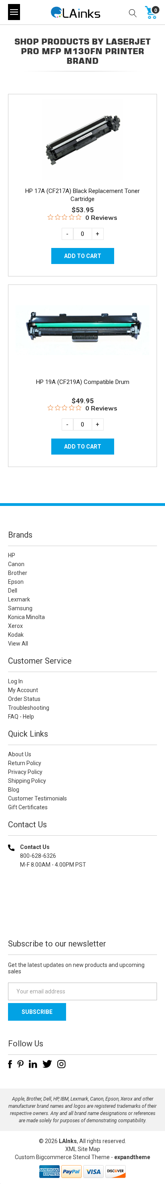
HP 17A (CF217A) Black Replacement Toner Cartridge (82, 195)
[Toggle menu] (14, 12)
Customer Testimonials (37, 798)
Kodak (16, 635)
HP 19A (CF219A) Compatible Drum (82, 382)
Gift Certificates (28, 807)
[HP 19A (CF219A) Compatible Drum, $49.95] (82, 330)
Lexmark (19, 599)
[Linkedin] (33, 1064)
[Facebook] (10, 1064)
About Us (19, 754)
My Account (23, 690)
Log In (15, 681)
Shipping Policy (27, 781)
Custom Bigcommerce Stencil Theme (62, 1157)
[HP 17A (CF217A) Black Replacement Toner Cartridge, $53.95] (82, 140)
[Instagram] (61, 1064)
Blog (13, 789)
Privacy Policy (25, 772)
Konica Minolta (26, 617)
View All (18, 643)
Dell (12, 590)
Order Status (24, 699)
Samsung (20, 608)
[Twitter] (47, 1064)
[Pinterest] (20, 1064)
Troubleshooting (28, 708)
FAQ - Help (21, 716)
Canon (16, 564)
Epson (16, 582)
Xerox (15, 626)
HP (11, 555)
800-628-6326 (38, 856)
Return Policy (24, 763)
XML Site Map (82, 1149)
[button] (82, 916)
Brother (17, 573)
